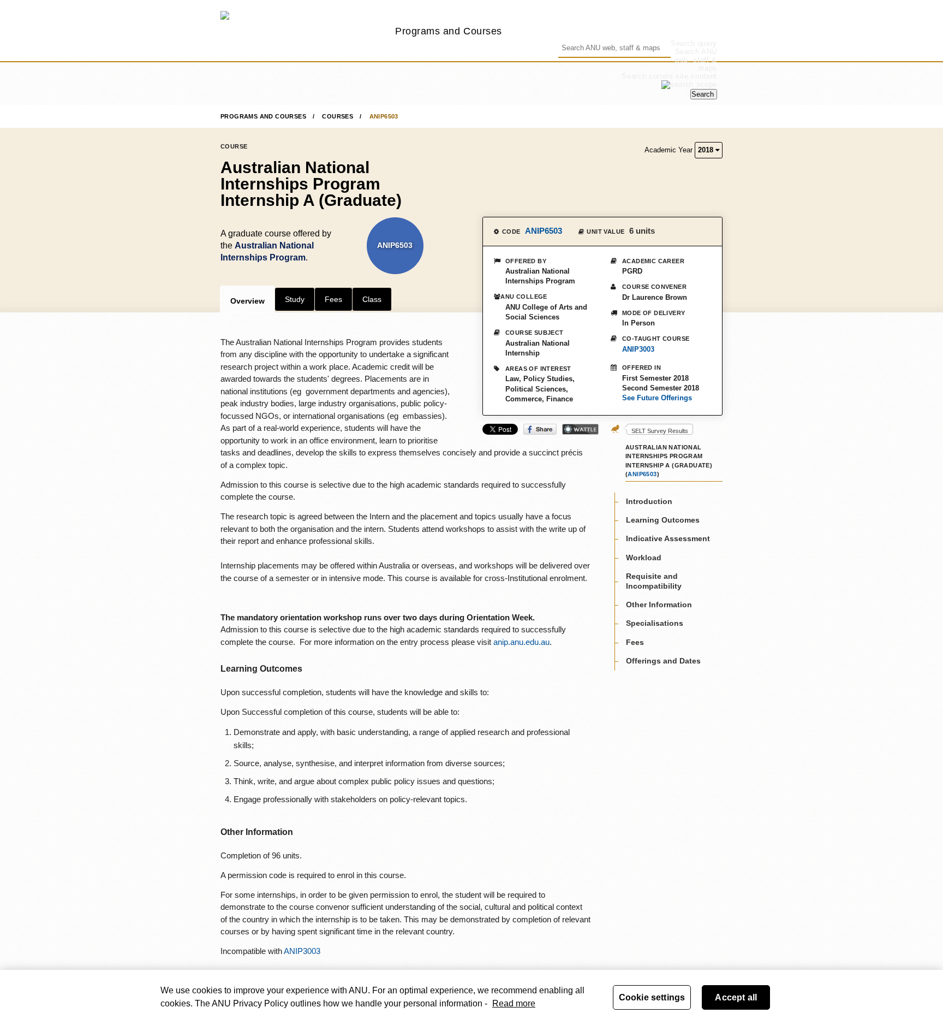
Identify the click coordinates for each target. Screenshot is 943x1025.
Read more (513, 1003)
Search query (694, 43)
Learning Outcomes (663, 520)
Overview (247, 301)
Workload (643, 557)
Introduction (649, 501)
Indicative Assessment (668, 539)
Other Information (659, 604)
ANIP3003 (638, 349)
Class (371, 299)
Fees (333, 299)
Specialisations (654, 623)
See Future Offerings (657, 398)
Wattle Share (580, 429)
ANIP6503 (383, 116)
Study (295, 299)
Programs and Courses (448, 31)
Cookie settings (652, 997)
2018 (706, 150)
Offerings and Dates (663, 660)
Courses (337, 116)
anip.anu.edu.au (521, 642)
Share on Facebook (540, 429)
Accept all (736, 997)
